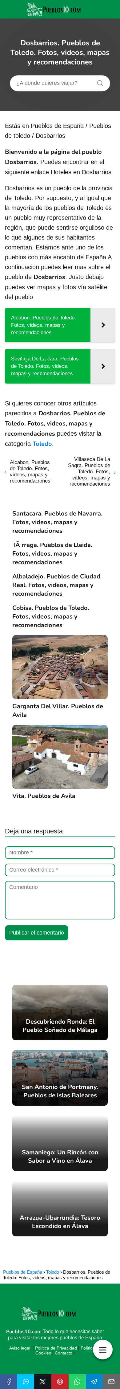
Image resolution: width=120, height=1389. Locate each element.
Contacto (63, 1352)
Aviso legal (19, 1348)
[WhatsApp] (77, 1381)
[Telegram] (94, 1381)
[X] (42, 1381)
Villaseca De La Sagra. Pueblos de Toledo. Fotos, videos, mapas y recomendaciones (89, 471)
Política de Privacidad (56, 1348)
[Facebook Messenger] (25, 1381)
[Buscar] (98, 81)
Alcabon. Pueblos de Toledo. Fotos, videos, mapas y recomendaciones (30, 471)
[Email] (111, 1381)
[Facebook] (8, 1381)
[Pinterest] (60, 1381)
